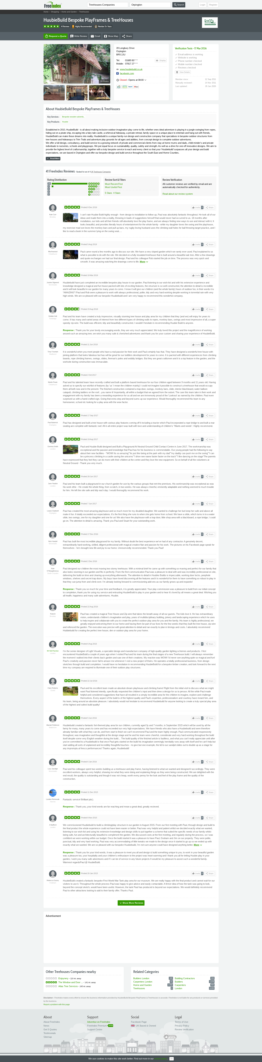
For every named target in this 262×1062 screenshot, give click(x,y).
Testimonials (50, 1033)
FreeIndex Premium (97, 1025)
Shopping (55, 12)
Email (95, 36)
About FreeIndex (52, 1022)
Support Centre (94, 1029)
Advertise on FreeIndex (98, 1022)
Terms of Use (181, 1022)
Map (111, 36)
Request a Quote (55, 36)
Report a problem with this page (57, 1004)
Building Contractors (185, 978)
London (178, 988)
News (46, 1025)
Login (202, 4)
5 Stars (108, 193)
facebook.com (127, 73)
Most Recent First (114, 184)
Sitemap (48, 1037)
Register (213, 4)
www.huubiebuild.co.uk (131, 69)
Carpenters (180, 985)
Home (46, 12)
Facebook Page (139, 1022)
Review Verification (184, 1029)
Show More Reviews (131, 903)
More (144, 261)
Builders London (141, 978)
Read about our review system (178, 194)
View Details (183, 72)
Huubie (65, 122)
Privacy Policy (182, 1025)
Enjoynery (63, 978)
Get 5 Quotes (50, 1029)
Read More (53, 158)
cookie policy (160, 1058)
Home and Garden (69, 12)
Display (161, 60)
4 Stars (116, 193)
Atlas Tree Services (68, 986)
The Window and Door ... (70, 982)
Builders (179, 981)
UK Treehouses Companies (101, 172)
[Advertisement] (131, 939)
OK (171, 1059)
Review (78, 36)
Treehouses (84, 12)
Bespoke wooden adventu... (73, 117)
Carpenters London (142, 981)
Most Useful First (113, 187)
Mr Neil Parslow (53, 651)
